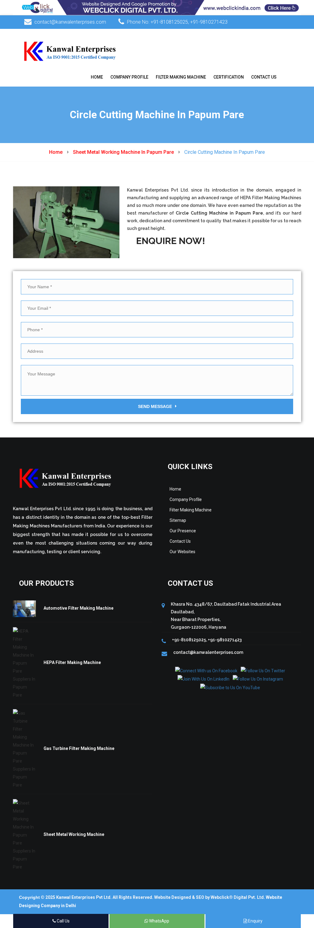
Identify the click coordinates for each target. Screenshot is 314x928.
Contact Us (264, 77)
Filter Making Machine (181, 77)
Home (97, 77)
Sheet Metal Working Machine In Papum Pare (123, 152)
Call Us (63, 920)
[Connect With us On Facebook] (206, 670)
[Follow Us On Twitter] (263, 670)
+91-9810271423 (209, 22)
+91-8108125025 (169, 22)
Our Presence (183, 530)
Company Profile (129, 77)
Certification (228, 77)
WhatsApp (158, 920)
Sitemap (178, 520)
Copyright (29, 897)
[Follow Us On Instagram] (258, 678)
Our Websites (182, 551)
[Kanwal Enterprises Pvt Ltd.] (70, 50)
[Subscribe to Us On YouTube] (230, 687)
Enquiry (254, 920)
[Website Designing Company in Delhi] (157, 7)
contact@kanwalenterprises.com (70, 22)
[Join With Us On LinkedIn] (203, 678)
